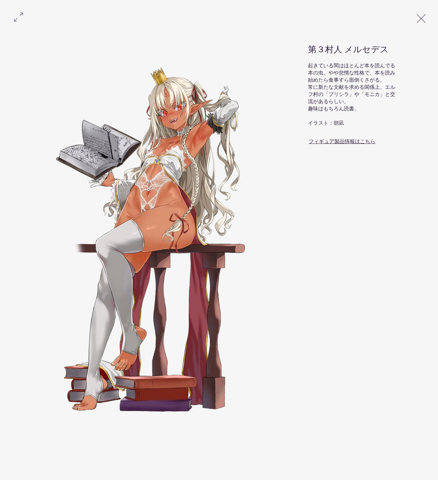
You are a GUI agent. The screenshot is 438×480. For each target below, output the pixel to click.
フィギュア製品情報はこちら (342, 142)
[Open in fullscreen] (18, 16)
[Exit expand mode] (421, 17)
